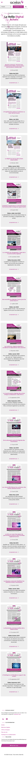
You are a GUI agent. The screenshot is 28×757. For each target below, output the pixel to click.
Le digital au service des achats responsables (14, 159)
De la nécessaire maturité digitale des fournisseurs (14, 440)
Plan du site (4, 732)
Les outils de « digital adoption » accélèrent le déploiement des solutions (14, 347)
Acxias (3, 725)
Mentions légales (5, 727)
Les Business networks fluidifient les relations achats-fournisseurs (14, 581)
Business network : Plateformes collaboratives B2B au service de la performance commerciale (14, 66)
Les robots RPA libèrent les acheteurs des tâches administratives (14, 487)
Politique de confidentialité (8, 734)
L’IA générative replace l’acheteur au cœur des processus (14, 112)
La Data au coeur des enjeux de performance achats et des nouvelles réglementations (14, 535)
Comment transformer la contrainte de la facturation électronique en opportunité (14, 206)
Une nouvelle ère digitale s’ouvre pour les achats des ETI (14, 300)
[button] (2, 2)
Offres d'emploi (5, 729)
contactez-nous (17, 714)
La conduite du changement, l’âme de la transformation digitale (14, 253)
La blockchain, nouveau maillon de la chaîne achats (14, 628)
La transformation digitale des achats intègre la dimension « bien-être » (14, 393)
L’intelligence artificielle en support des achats (14, 675)
